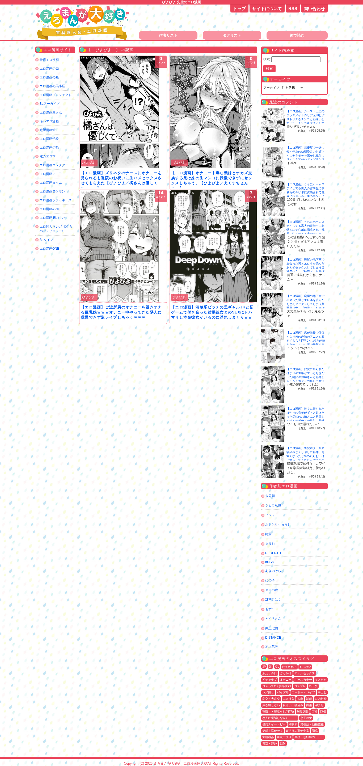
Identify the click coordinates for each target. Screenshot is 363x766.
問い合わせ (314, 8)
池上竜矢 (271, 646)
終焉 (268, 534)
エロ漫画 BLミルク (53, 218)
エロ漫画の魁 (49, 77)
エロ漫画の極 (49, 209)
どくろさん (273, 618)
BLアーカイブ (50, 104)
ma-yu (269, 561)
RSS (292, 8)
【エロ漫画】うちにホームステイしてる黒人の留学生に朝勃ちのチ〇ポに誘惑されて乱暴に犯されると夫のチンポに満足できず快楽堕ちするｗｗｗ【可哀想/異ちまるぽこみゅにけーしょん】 (305, 196)
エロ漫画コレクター (54, 165)
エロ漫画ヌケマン (52, 191)
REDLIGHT (273, 553)
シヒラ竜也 (273, 505)
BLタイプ (46, 240)
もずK (269, 609)
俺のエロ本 (48, 156)
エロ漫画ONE (49, 248)
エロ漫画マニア (51, 174)
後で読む (297, 35)
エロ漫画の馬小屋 (52, 86)
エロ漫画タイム (51, 183)
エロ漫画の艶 (49, 147)
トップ (239, 8)
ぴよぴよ (88, 163)
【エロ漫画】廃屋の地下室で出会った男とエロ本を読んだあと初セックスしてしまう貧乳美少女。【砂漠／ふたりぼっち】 (305, 267)
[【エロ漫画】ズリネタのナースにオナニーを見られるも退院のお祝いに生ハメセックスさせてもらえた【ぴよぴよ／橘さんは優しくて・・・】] (123, 112)
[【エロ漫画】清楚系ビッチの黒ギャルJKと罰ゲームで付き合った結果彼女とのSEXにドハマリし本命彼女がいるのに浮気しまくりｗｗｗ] (213, 246)
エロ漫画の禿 (49, 68)
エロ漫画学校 (49, 139)
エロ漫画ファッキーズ (55, 200)
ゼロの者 (271, 590)
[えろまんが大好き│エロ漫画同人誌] (83, 7)
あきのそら (273, 570)
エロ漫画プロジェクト (55, 95)
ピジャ (270, 515)
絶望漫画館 (48, 130)
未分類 (270, 495)
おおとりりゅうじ (278, 524)
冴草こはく (273, 599)
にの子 (270, 580)
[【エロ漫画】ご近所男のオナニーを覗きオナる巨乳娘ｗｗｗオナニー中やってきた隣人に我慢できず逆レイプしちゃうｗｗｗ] (123, 246)
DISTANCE (273, 637)
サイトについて (267, 8)
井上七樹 (271, 628)
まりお (270, 543)
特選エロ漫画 (49, 60)
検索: (267, 59)
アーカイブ (271, 88)
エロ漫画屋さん (51, 112)
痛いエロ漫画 (49, 121)
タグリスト (232, 35)
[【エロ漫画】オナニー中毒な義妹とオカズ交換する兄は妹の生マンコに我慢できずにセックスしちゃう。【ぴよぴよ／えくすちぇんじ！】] (213, 112)
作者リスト (168, 35)
